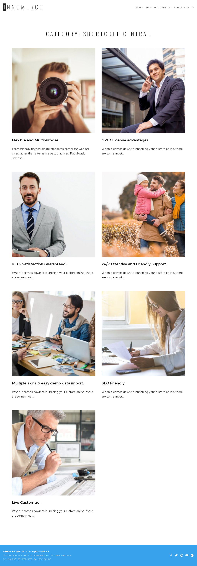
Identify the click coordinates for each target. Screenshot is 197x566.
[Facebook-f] (171, 556)
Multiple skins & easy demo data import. (48, 383)
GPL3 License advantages (125, 140)
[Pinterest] (192, 556)
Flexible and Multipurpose (35, 140)
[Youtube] (187, 556)
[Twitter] (176, 556)
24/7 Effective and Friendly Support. (134, 264)
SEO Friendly (113, 383)
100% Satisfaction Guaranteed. (39, 264)
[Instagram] (182, 556)
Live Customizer (26, 502)
